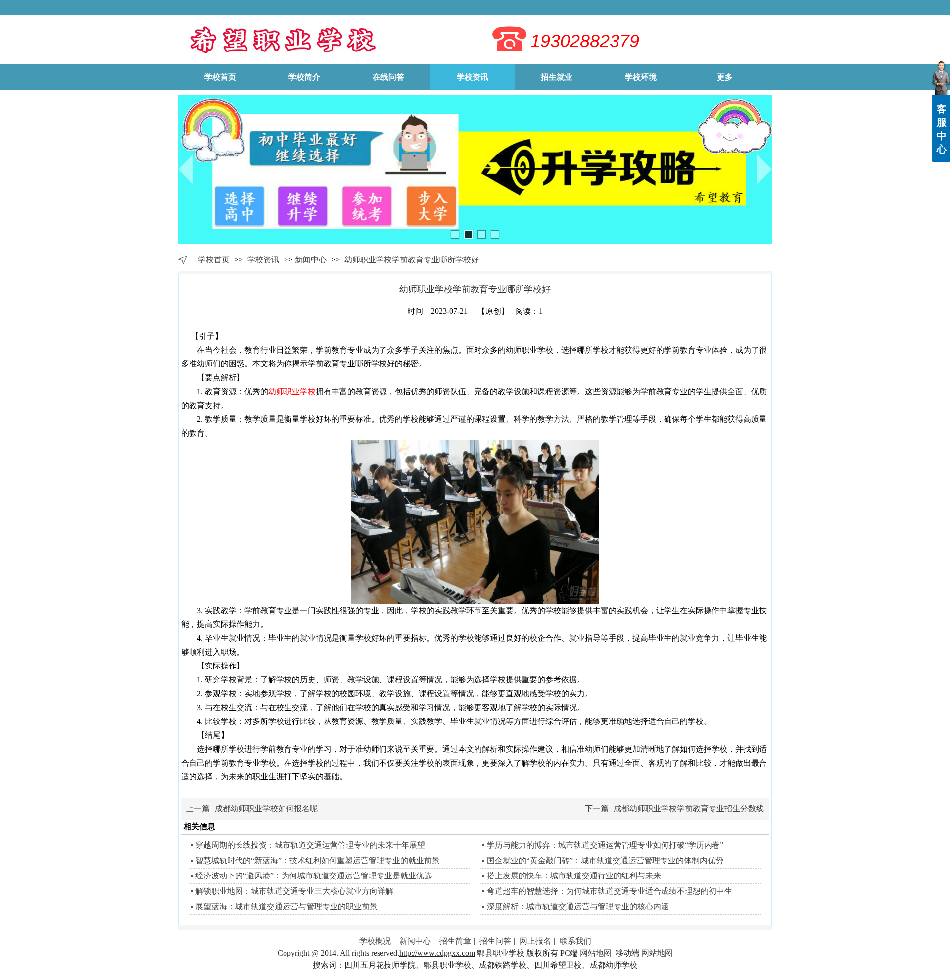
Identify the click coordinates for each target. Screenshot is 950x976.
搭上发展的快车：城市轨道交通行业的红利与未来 (574, 876)
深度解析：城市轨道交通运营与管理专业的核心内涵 (578, 906)
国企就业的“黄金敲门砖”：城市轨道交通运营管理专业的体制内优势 (605, 860)
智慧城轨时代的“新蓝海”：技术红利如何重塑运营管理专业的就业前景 (317, 860)
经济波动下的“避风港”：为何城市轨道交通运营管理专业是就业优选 (313, 876)
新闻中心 (311, 260)
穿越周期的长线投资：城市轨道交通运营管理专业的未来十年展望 (310, 845)
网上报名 (535, 941)
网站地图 (596, 953)
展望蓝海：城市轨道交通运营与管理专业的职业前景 (286, 906)
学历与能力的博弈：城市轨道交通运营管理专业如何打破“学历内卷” (605, 845)
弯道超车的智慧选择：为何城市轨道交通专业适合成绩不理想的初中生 (609, 891)
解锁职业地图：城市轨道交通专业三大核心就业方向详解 (294, 891)
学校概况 (375, 941)
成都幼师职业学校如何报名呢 (266, 808)
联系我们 (575, 941)
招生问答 (495, 941)
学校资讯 (264, 260)
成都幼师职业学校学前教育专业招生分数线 (689, 808)
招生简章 (455, 941)
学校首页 (214, 260)
